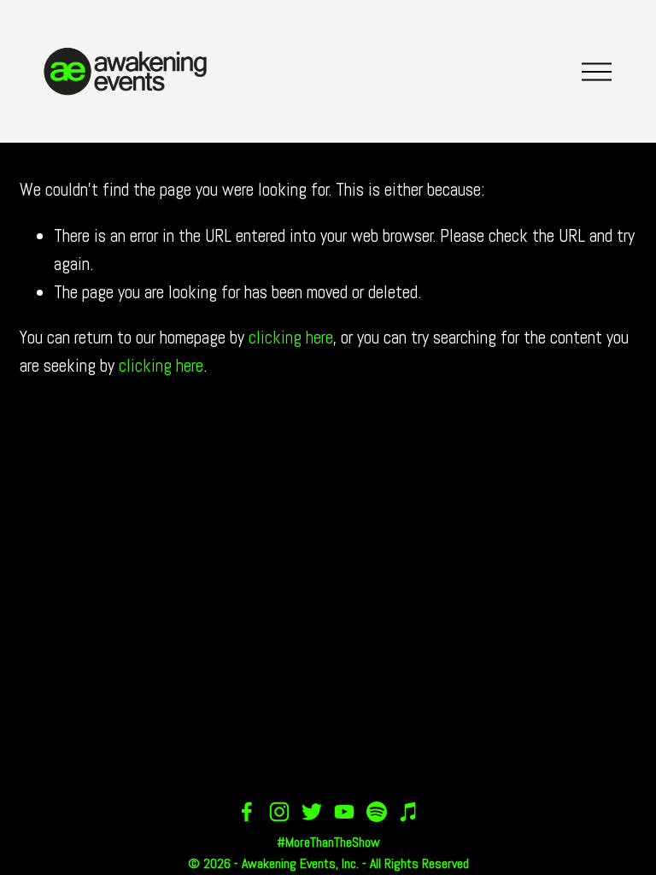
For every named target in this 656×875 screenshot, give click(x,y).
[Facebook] (247, 812)
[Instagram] (279, 812)
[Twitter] (312, 812)
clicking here (291, 337)
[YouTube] (344, 812)
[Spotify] (376, 812)
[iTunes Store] (409, 812)
